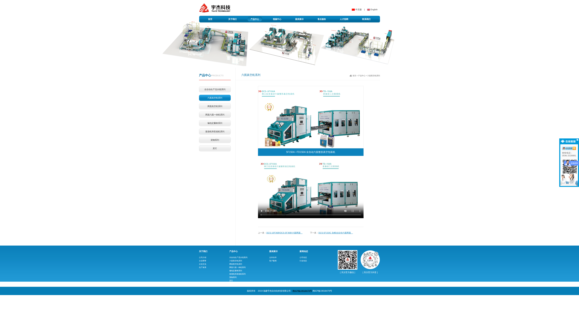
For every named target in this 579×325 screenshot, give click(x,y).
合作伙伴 (273, 257)
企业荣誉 (202, 261)
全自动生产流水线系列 (214, 89)
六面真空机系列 (214, 98)
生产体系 (202, 267)
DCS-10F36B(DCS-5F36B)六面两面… (284, 233)
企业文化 (202, 264)
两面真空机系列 (214, 106)
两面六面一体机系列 (214, 114)
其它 (215, 148)
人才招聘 (344, 19)
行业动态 (303, 261)
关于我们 (232, 19)
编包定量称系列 (214, 123)
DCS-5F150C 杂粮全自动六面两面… (335, 233)
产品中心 (255, 19)
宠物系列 (215, 140)
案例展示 (299, 19)
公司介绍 (202, 257)
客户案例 (273, 261)
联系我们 (366, 19)
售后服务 (322, 19)
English (374, 9)
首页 (210, 19)
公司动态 (303, 257)
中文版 (358, 9)
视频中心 (277, 19)
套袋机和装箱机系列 (214, 131)
